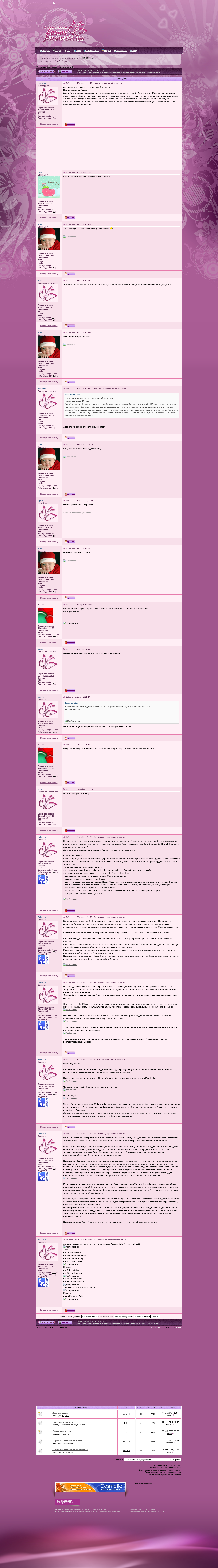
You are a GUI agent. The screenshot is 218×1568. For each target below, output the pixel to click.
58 (53, 210)
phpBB (141, 1509)
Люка (169, 1452)
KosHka (169, 1424)
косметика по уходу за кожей (74, 1425)
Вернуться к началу (49, 124)
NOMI (126, 1423)
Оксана (127, 1432)
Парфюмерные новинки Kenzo (67, 1440)
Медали (107, 51)
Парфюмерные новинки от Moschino (70, 1449)
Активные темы (65, 67)
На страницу (45, 61)
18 (53, 730)
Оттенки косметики (61, 1431)
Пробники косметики (62, 1421)
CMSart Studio (162, 1511)
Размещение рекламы (143, 1483)
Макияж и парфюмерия (123, 72)
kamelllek (126, 1414)
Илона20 (126, 1442)
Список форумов (84, 72)
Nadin (169, 1434)
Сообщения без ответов (46, 67)
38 (54, 212)
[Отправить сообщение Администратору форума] (46, 3)
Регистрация (121, 51)
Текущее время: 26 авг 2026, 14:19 (90, 70)
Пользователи (92, 51)
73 (54, 1275)
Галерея (46, 51)
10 (54, 268)
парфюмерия (67, 1443)
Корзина (65, 1416)
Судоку (58, 51)
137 (54, 636)
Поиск (78, 51)
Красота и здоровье (103, 72)
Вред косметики (60, 1412)
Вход (134, 51)
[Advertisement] (109, 148)
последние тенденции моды (148, 72)
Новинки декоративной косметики (59, 57)
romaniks (169, 1443)
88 (54, 872)
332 (54, 634)
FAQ (68, 51)
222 (54, 1273)
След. (67, 61)
